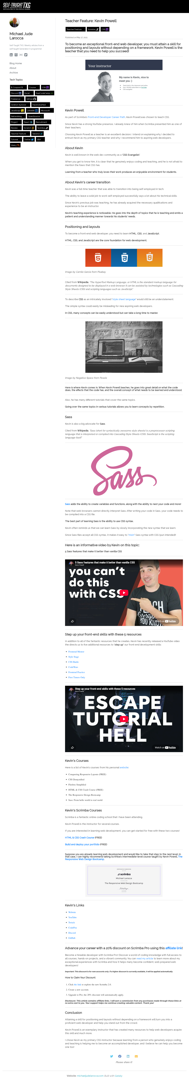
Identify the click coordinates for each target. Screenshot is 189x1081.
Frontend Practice (76, 672)
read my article (145, 958)
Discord (72, 932)
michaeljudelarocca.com (90, 1075)
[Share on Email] (136, 1056)
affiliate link (173, 948)
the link (77, 984)
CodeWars (73, 666)
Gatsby (118, 1075)
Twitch (71, 922)
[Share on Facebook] (120, 1056)
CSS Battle (73, 661)
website (124, 767)
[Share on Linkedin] (128, 1056)
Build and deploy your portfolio (82, 844)
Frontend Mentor (76, 651)
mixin (131, 535)
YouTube (72, 917)
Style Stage (73, 656)
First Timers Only (76, 677)
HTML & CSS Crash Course (79, 837)
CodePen (72, 927)
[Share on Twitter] (111, 1056)
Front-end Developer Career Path (106, 117)
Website (72, 912)
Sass (67, 504)
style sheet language (124, 299)
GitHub (71, 937)
